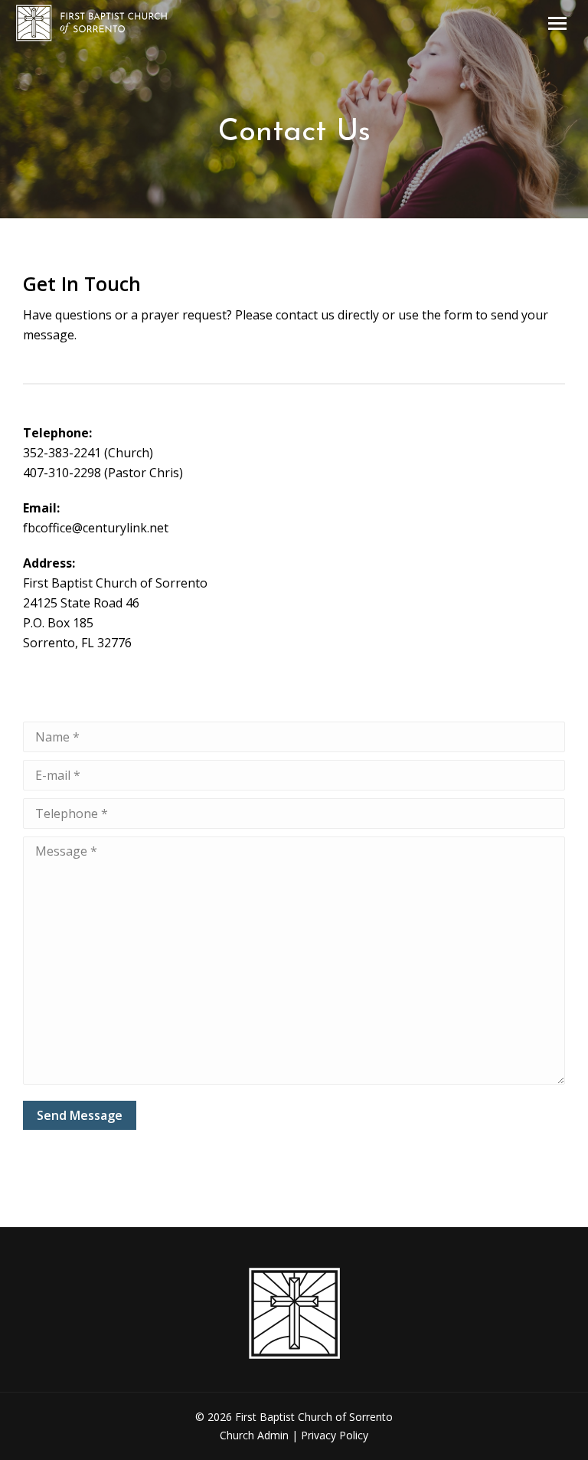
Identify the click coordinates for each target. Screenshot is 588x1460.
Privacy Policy (334, 1435)
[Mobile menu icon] (557, 23)
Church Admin (254, 1435)
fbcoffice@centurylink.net (95, 527)
